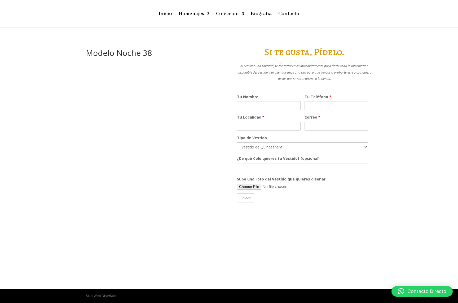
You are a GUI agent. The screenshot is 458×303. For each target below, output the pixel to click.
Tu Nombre (247, 96)
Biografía (261, 14)
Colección (227, 14)
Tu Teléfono (318, 96)
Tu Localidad (251, 117)
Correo (312, 117)
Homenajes (191, 14)
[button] (422, 291)
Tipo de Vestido (252, 137)
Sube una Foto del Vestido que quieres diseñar (281, 179)
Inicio (165, 14)
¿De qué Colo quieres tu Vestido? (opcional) (278, 158)
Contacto (288, 14)
